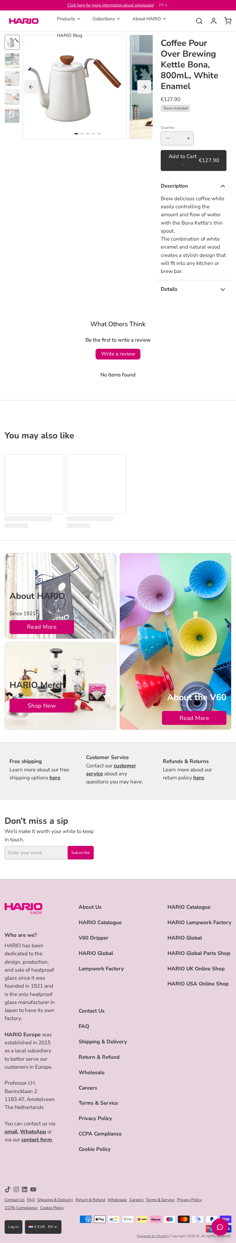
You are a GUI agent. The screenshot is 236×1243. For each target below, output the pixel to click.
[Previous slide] (31, 87)
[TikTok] (8, 1189)
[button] (193, 160)
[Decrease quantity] (168, 138)
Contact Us (91, 1010)
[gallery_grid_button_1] (82, 133)
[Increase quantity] (188, 138)
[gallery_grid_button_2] (87, 133)
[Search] (197, 21)
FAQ (84, 1026)
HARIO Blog (69, 35)
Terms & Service (98, 1103)
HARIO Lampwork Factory (199, 922)
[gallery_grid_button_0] (76, 133)
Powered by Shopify (153, 1236)
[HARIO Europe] (24, 21)
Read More (42, 627)
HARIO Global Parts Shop (198, 953)
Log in (13, 1227)
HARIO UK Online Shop (196, 968)
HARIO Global (96, 953)
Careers (88, 1087)
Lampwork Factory (101, 968)
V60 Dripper (93, 937)
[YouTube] (33, 1189)
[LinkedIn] (25, 1189)
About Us (90, 907)
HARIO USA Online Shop (198, 983)
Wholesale (91, 1072)
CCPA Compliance (100, 1133)
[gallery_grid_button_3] (93, 133)
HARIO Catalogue (100, 922)
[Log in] (211, 21)
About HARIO (146, 19)
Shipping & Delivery (103, 1041)
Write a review (118, 353)
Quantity (168, 127)
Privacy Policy (95, 1118)
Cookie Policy (95, 1149)
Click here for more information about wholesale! (110, 5)
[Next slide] (144, 87)
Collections (103, 19)
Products (66, 19)
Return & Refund (99, 1057)
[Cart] (225, 21)
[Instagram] (16, 1189)
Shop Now (42, 706)
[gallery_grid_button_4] (99, 133)
